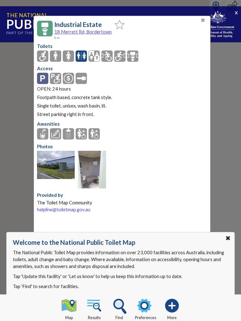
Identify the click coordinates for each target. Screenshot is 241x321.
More (172, 317)
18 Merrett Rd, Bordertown (83, 31)
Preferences (145, 317)
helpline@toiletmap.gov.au (63, 209)
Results (94, 317)
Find (119, 317)
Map (69, 317)
